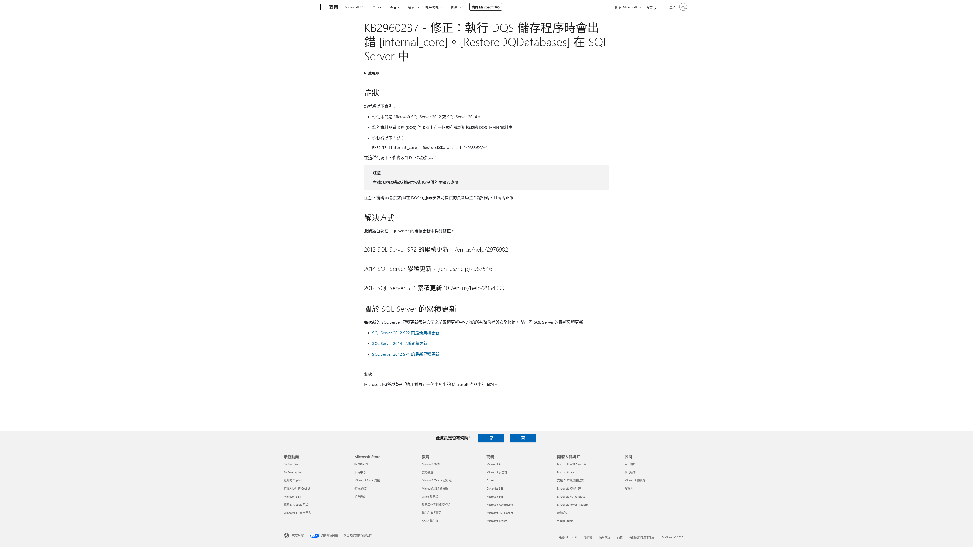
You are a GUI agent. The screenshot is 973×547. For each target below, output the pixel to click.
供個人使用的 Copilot (297, 488)
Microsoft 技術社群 (569, 488)
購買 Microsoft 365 (486, 7)
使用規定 (604, 537)
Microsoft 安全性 (496, 472)
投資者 (629, 488)
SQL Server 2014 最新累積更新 (399, 343)
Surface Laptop (293, 472)
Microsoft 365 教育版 (435, 488)
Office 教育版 (430, 496)
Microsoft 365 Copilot (499, 513)
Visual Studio (565, 521)
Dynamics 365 (495, 488)
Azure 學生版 (430, 521)
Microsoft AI (493, 464)
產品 (393, 7)
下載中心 (360, 472)
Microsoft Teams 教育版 (437, 480)
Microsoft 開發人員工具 (571, 464)
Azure (490, 480)
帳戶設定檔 (361, 464)
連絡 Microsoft (568, 537)
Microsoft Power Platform (572, 504)
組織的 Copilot (293, 480)
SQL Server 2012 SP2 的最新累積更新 (405, 332)
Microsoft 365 (355, 7)
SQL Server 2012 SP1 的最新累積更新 (405, 354)
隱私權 (588, 537)
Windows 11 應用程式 (297, 513)
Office (377, 7)
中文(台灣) (297, 535)
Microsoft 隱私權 (635, 480)
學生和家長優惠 (431, 513)
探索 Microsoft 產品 (296, 504)
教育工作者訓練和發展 (436, 504)
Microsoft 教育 (431, 464)
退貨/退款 (360, 488)
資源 (454, 7)
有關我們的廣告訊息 (641, 537)
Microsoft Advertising (499, 504)
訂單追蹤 (360, 496)
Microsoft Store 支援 (367, 480)
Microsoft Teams (496, 521)
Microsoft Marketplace (571, 496)
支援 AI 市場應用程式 (570, 480)
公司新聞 (630, 472)
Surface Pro (291, 464)
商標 (620, 537)
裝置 (411, 7)
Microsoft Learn (566, 472)
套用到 (373, 73)
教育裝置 (427, 472)
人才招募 (630, 464)
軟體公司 (562, 513)
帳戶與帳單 (433, 7)
